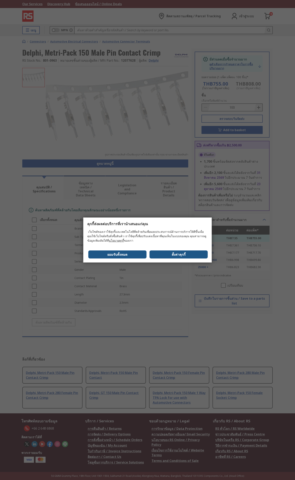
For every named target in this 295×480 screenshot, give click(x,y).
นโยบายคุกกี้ (116, 240)
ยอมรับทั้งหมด (117, 254)
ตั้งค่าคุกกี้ (179, 254)
